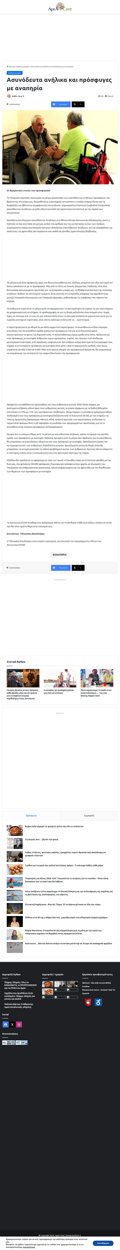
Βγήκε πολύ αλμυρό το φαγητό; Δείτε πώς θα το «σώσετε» (54, 826)
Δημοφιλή (89, 815)
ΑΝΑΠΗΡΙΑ (60, 554)
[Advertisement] (60, 37)
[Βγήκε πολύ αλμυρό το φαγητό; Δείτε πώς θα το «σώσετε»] (15, 830)
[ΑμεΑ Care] (60, 7)
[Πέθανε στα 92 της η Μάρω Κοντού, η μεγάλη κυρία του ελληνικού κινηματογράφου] (15, 921)
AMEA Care (17, 96)
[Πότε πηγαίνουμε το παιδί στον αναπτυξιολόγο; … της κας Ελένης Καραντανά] (97, 678)
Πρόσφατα (31, 815)
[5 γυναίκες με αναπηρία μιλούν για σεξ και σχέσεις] (60, 678)
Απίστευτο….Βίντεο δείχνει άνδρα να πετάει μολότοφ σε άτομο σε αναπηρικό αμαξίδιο (68, 943)
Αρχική (11, 66)
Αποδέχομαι (103, 1243)
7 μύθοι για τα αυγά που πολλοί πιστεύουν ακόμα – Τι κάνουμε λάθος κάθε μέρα (64, 865)
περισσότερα (29, 1247)
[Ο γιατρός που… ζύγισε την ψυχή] (15, 843)
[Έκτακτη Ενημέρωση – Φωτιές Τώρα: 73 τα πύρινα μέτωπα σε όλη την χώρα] (15, 908)
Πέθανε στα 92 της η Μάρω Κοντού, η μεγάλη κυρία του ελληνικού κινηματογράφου (66, 917)
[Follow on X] (23, 96)
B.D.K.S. (78, 1235)
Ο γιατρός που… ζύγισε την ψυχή (41, 839)
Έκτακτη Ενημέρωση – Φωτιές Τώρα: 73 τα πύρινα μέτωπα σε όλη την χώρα (62, 904)
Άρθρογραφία (23, 66)
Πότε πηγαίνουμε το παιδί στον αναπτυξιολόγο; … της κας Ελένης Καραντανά (96, 693)
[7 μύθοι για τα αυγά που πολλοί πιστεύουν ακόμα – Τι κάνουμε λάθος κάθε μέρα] (15, 869)
